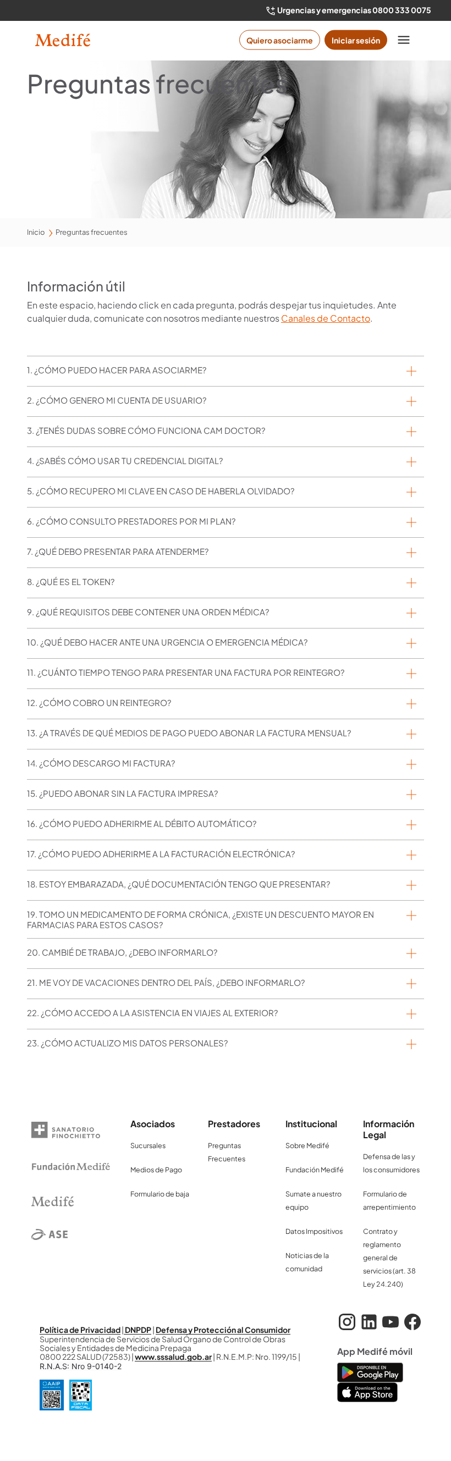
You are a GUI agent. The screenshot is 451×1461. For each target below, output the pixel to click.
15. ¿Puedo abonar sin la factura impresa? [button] (122, 793)
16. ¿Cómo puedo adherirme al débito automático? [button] (141, 823)
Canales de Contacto (325, 318)
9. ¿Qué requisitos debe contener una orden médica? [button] (148, 612)
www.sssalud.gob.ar (173, 1356)
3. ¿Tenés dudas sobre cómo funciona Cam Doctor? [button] (146, 430)
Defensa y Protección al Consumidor (223, 1330)
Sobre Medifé (307, 1145)
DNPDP (137, 1330)
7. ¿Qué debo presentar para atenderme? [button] (117, 551)
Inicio (36, 232)
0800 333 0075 (401, 10)
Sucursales (148, 1145)
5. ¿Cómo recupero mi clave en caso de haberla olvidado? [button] (160, 491)
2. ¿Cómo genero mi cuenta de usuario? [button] (116, 400)
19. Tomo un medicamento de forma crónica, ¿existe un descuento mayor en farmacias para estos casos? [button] (200, 919)
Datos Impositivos (314, 1231)
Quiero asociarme (279, 40)
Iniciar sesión (356, 40)
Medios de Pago (156, 1169)
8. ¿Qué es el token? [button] (70, 581)
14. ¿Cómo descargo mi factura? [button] (101, 763)
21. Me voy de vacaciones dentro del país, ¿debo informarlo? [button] (166, 982)
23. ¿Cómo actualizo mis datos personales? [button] (127, 1043)
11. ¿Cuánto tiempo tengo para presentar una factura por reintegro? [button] (185, 672)
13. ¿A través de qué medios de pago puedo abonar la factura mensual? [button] (189, 732)
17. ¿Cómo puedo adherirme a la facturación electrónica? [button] (161, 853)
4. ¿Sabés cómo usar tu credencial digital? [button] (125, 460)
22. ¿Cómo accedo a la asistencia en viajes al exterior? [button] (152, 1012)
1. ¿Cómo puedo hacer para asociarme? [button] (116, 370)
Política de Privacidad (80, 1330)
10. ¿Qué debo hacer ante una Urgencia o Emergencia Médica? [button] (167, 642)
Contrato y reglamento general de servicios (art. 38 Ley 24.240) (389, 1257)
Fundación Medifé (314, 1169)
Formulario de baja (159, 1193)
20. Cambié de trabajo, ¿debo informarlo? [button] (122, 952)
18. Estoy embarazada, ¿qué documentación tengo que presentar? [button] (178, 884)
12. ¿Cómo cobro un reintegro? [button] (99, 702)
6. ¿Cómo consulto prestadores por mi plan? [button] (131, 521)
